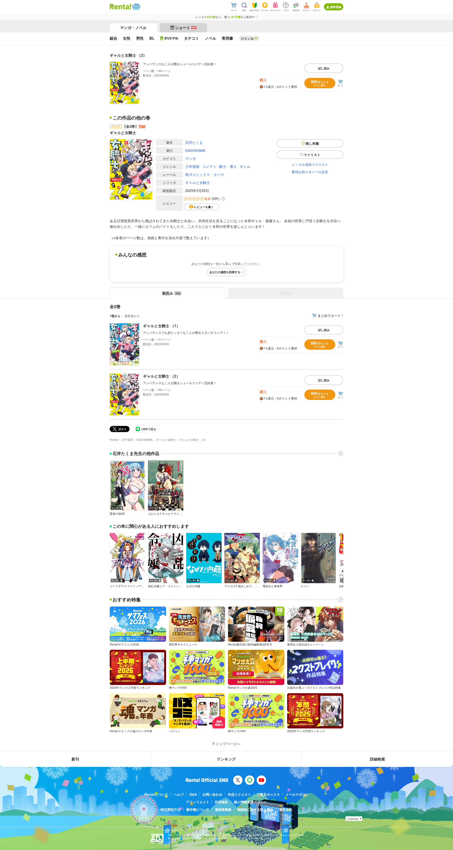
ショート (185, 27)
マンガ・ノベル (133, 27)
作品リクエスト (239, 794)
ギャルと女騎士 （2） (161, 376)
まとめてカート (329, 315)
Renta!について (156, 794)
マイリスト (312, 154)
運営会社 (285, 809)
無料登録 (335, 7)
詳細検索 (377, 759)
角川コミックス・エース (204, 174)
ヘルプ (179, 794)
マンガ (190, 158)
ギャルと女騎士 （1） (161, 325)
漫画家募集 (223, 809)
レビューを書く (204, 207)
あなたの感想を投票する (224, 272)
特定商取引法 (170, 809)
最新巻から (132, 316)
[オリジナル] (169, 38)
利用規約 (221, 801)
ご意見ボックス (268, 794)
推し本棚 (312, 143)
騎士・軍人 (228, 166)
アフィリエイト (197, 801)
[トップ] (120, 6)
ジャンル (247, 38)
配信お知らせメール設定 (310, 171)
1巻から (115, 316)
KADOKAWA (195, 150)
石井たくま (194, 142)
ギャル (245, 166)
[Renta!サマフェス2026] (135, 7)
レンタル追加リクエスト (310, 164)
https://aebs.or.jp (176, 841)
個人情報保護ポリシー (250, 801)
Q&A (193, 794)
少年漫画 (192, 166)
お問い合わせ (212, 794)
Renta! (114, 440)
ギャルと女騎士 (197, 182)
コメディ (209, 166)
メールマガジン (297, 794)
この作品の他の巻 (131, 117)
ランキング (226, 759)
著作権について (197, 809)
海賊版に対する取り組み (255, 809)
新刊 (75, 759)
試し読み (324, 68)
